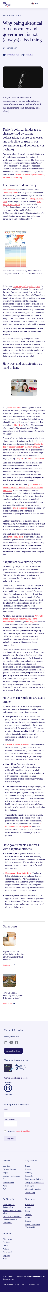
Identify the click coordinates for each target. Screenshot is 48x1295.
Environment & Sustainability (9, 1205)
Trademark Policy (34, 1284)
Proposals (29, 1176)
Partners (6, 1249)
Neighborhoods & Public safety (12, 1211)
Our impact (7, 1242)
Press (5, 1259)
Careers (5, 1246)
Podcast (28, 1221)
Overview (6, 1166)
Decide (5, 1179)
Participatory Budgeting (34, 1179)
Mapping (28, 1173)
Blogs (19, 15)
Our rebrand (7, 1252)
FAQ (4, 1189)
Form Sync (29, 1186)
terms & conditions (23, 1131)
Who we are (7, 1239)
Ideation (28, 1169)
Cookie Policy (8, 1284)
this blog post (31, 622)
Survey (28, 1166)
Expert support (8, 1183)
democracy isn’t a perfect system (26, 286)
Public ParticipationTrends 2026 (32, 1225)
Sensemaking (30, 1192)
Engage (5, 1173)
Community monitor (33, 1189)
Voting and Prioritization (34, 1183)
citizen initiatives (20, 508)
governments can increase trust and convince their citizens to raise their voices (23, 487)
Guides (28, 1208)
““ (23, 619)
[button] (44, 4)
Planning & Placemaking (12, 1216)
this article (18, 425)
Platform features (9, 1169)
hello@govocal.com (11, 1037)
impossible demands (36, 458)
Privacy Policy (20, 1284)
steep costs (20, 458)
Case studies (29, 1204)
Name (6, 1110)
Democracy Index (10, 192)
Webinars (28, 1214)
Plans (5, 1186)
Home (5, 15)
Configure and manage (11, 1176)
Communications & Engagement (10, 1221)
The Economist (9, 190)
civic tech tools (14, 407)
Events (27, 1218)
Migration (6, 1256)
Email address (9, 1119)
